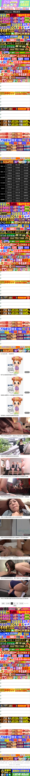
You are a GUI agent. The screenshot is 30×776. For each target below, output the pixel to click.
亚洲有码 (9, 167)
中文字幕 (18, 170)
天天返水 (26, 184)
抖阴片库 (3, 194)
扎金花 (17, 184)
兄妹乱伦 (18, 198)
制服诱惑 (26, 195)
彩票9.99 (9, 184)
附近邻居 (9, 176)
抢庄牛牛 (18, 181)
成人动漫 (26, 167)
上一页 (7, 603)
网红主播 (18, 164)
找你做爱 (26, 176)
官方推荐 (3, 183)
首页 (3, 603)
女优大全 (18, 189)
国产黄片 (9, 192)
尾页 (15, 605)
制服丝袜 (18, 173)
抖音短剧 (9, 187)
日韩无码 (26, 201)
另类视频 (26, 173)
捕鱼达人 (9, 181)
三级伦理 (9, 170)
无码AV (3, 188)
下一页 (21, 603)
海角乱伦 (18, 195)
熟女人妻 (18, 192)
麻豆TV (18, 187)
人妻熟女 (9, 173)
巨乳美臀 (26, 170)
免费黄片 (26, 192)
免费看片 (3, 199)
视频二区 (3, 171)
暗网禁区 (9, 195)
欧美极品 (18, 167)
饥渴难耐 (18, 176)
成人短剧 (26, 198)
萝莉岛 (26, 189)
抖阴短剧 (18, 201)
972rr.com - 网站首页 (12, 12)
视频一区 (3, 166)
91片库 (9, 189)
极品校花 (9, 201)
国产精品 (9, 164)
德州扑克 (26, 181)
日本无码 (26, 164)
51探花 (26, 187)
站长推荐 (3, 177)
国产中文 (9, 198)
